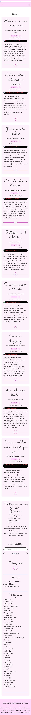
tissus (15, 32)
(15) (13, 637)
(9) (6, 669)
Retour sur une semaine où (15, 23)
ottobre (16, 399)
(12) (6, 646)
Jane (6, 190)
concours (11, 190)
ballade (9, 294)
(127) (7, 599)
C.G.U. (27, 710)
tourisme (17, 84)
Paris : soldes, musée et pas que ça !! (15, 447)
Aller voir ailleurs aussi (11, 586)
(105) (8, 602)
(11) (8, 653)
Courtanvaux (18, 30)
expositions (20, 294)
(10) (6, 658)
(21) (12, 626)
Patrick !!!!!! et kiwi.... (15, 235)
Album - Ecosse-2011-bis (11, 582)
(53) (7, 615)
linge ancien (18, 190)
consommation (11, 345)
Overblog (25, 703)
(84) (8, 608)
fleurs (24, 30)
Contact (11, 710)
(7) (8, 685)
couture (10, 399)
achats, (18, 345)
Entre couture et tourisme (15, 77)
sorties (7, 30)
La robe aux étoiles (15, 392)
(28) (7, 624)
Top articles (4, 710)
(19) (7, 631)
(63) (6, 611)
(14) (8, 642)
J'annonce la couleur (15, 131)
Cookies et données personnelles (9, 712)
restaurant (13, 456)
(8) (7, 678)
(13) (6, 644)
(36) (8, 619)
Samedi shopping (15, 338)
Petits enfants (20, 138)
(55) (8, 613)
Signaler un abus (19, 710)
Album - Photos (8, 584)
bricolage (8, 138)
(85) (10, 606)
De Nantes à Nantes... (15, 183)
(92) (8, 604)
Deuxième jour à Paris (15, 286)
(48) (9, 617)
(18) (7, 635)
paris (11, 30)
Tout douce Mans (21, 533)
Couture (11, 242)
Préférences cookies (24, 712)
